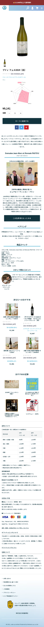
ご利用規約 (6, 589)
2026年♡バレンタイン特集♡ (11, 393)
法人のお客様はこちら (9, 585)
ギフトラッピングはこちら (9, 547)
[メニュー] (42, 8)
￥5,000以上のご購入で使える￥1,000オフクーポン (32, 393)
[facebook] (17, 127)
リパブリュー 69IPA (32, 414)
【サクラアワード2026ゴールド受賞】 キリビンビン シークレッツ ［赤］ (32, 318)
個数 (4, 113)
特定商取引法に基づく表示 (10, 582)
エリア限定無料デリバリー (10, 596)
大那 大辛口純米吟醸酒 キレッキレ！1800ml (32, 351)
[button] (13, 74)
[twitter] (21, 127)
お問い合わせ (7, 578)
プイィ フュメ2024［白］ (14, 70)
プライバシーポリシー (9, 592)
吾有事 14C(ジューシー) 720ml (12, 351)
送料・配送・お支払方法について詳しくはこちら (15, 528)
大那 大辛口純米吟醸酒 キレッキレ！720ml (11, 318)
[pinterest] (26, 127)
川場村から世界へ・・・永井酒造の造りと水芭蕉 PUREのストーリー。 (12, 415)
